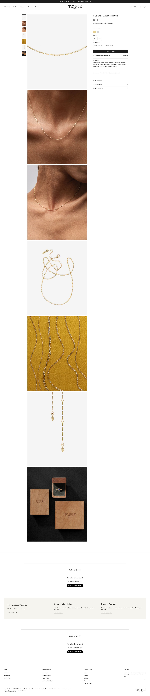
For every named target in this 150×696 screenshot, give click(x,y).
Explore (37, 6)
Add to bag (111, 51)
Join (145, 680)
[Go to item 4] (24, 35)
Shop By (15, 6)
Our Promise (7, 675)
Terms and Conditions (47, 680)
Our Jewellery (7, 678)
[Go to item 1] (24, 17)
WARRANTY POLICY (106, 613)
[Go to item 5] (24, 41)
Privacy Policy (45, 678)
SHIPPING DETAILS (12, 612)
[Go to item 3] (24, 29)
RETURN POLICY (58, 613)
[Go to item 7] (24, 53)
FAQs (85, 673)
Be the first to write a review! (75, 585)
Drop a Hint (125, 55)
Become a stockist (46, 675)
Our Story (6, 673)
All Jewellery (7, 6)
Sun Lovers (45, 673)
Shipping (86, 678)
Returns (86, 675)
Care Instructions (88, 683)
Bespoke (30, 6)
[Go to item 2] (24, 23)
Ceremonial (22, 6)
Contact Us (86, 680)
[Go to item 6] (24, 47)
